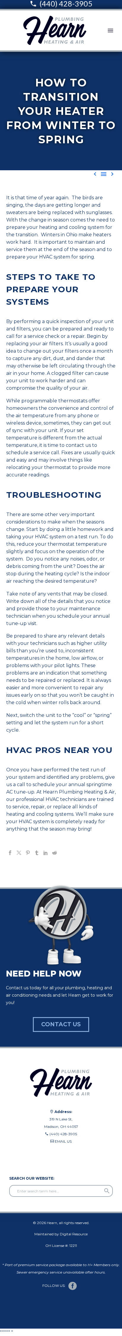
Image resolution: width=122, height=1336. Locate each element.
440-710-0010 (18, 1148)
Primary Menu (110, 30)
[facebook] (72, 1286)
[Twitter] (19, 852)
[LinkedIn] (45, 852)
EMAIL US (63, 1141)
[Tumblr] (36, 852)
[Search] (107, 1191)
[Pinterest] (27, 852)
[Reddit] (54, 852)
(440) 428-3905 (63, 1134)
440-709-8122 (18, 1156)
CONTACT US (61, 1024)
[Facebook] (10, 852)
